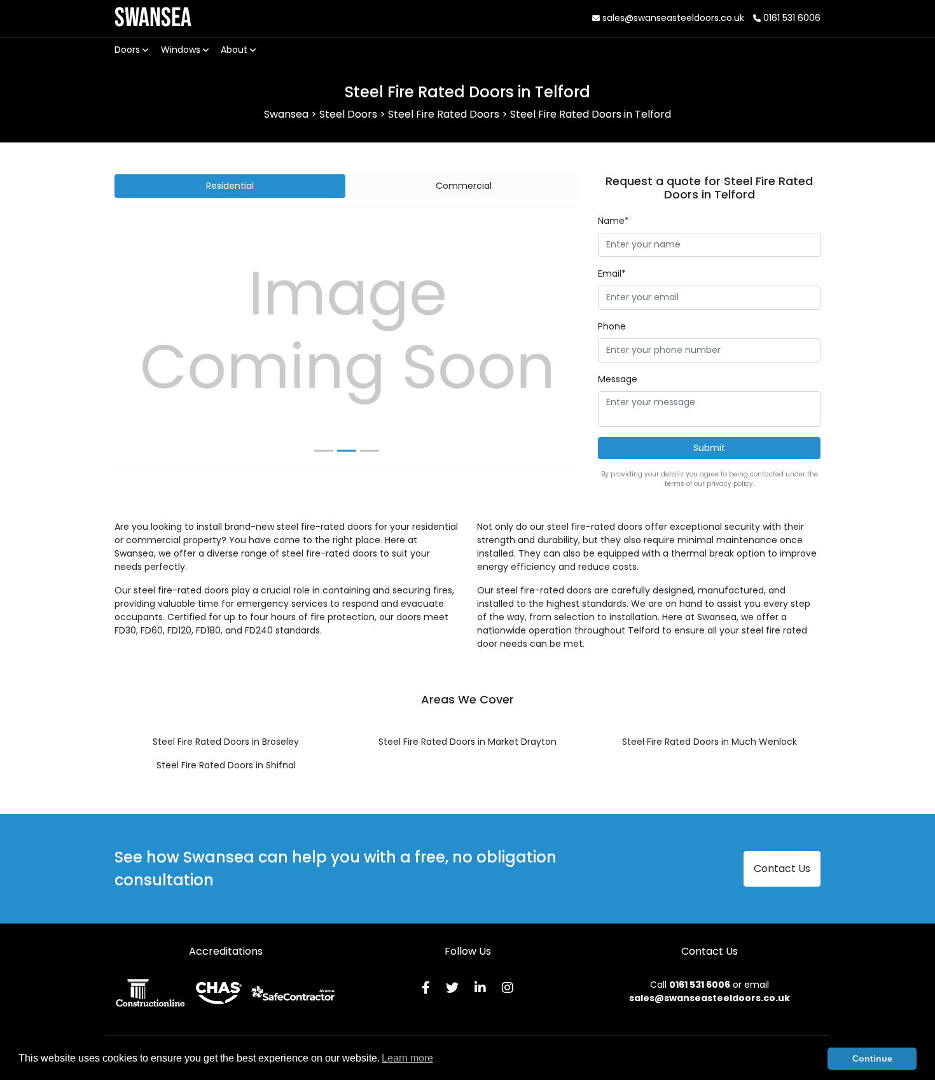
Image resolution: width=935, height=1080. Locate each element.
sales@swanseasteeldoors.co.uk (672, 17)
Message (617, 379)
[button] (149, 338)
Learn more (407, 1058)
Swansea (152, 18)
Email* (612, 273)
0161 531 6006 (791, 17)
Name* (613, 220)
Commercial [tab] (464, 185)
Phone (612, 326)
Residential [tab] (230, 185)
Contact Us (782, 868)
